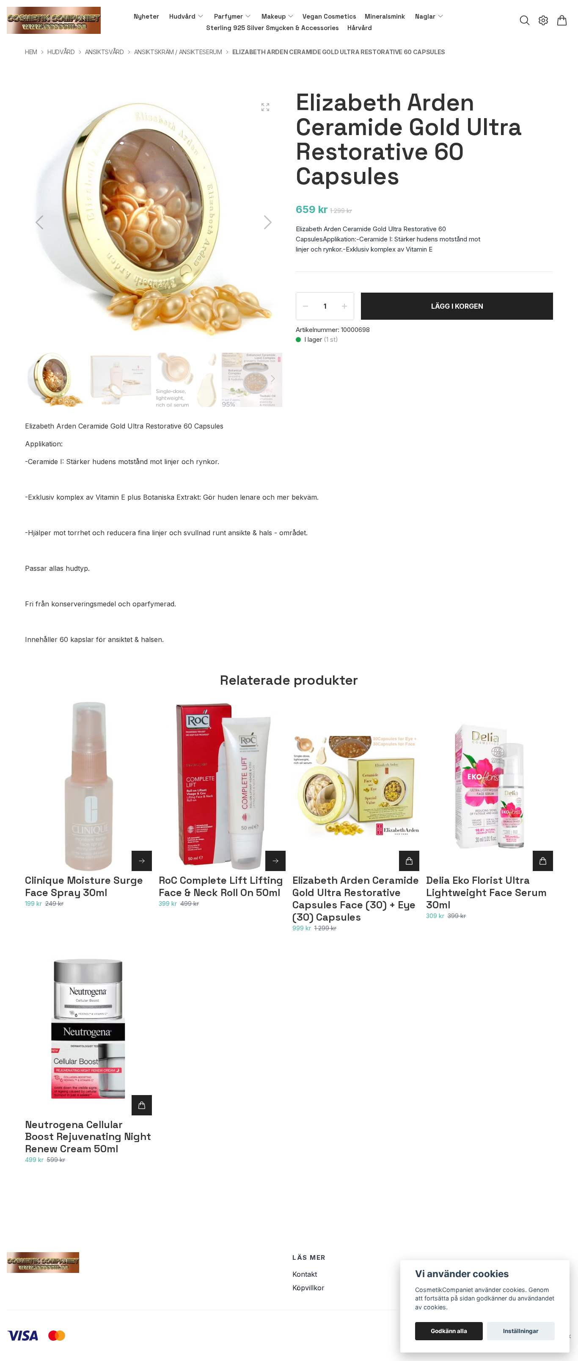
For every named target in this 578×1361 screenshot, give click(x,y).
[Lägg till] (409, 861)
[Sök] (524, 20)
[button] (268, 222)
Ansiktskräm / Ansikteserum (178, 51)
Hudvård (61, 51)
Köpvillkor (308, 1288)
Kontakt (304, 1274)
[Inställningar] (543, 20)
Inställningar (521, 1331)
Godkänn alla (449, 1331)
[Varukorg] (562, 20)
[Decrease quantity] (305, 306)
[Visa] (142, 861)
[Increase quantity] (344, 306)
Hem (31, 51)
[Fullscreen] (265, 107)
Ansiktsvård (104, 51)
